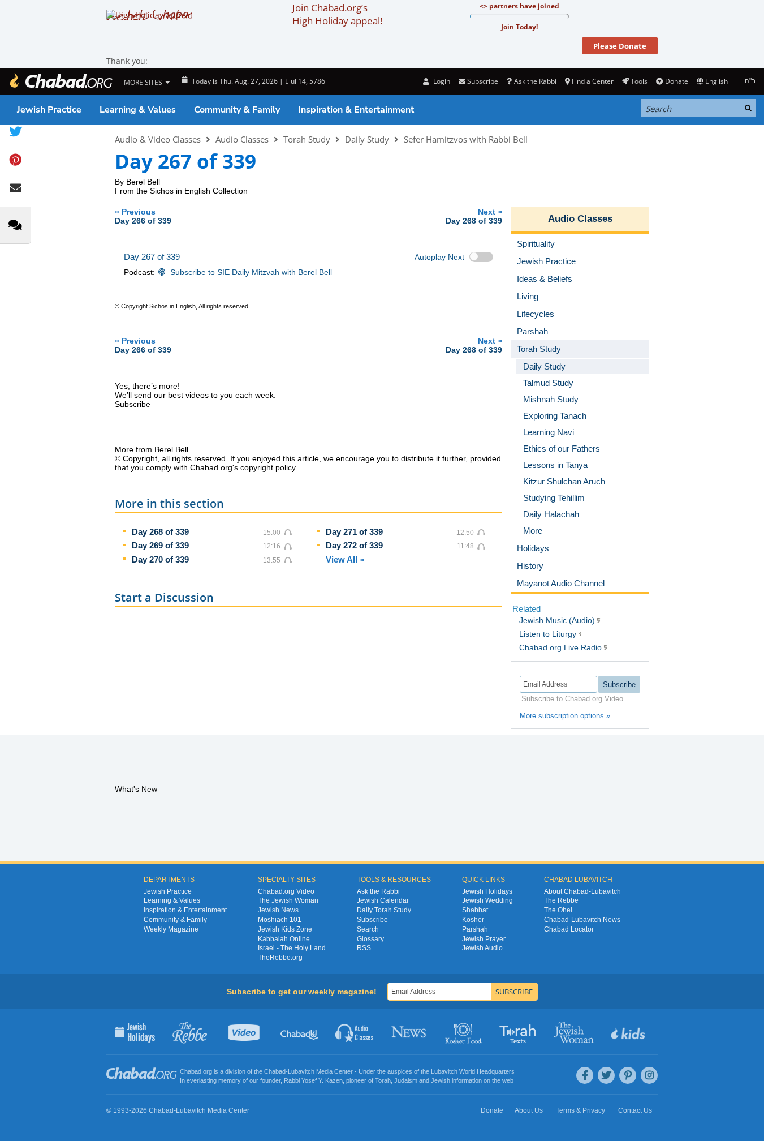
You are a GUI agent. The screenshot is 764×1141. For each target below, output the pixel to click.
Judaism (405, 1080)
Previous (143, 216)
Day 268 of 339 (160, 532)
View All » (345, 559)
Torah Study (306, 139)
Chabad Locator (569, 929)
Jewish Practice (49, 110)
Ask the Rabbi (535, 81)
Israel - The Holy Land (292, 948)
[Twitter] (606, 1075)
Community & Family (237, 110)
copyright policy (267, 467)
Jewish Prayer (484, 939)
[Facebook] (584, 1075)
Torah (383, 1080)
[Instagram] (649, 1075)
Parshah (475, 929)
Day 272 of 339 (354, 545)
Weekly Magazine (171, 929)
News (409, 1032)
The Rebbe (561, 900)
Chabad (275, 1071)
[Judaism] (60, 81)
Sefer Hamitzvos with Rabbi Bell (466, 139)
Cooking (464, 1032)
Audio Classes (242, 139)
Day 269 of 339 (160, 545)
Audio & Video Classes (158, 139)
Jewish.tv (245, 1032)
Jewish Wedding (487, 900)
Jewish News (278, 910)
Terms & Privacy (580, 1110)
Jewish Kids (629, 1032)
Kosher (473, 920)
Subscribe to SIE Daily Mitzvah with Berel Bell (251, 272)
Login (440, 81)
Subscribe (372, 920)
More (532, 530)
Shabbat (475, 910)
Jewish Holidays (487, 891)
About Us (529, 1110)
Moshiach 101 (279, 920)
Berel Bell (143, 181)
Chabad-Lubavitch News (582, 920)
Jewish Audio (482, 948)
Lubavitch (301, 1071)
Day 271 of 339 (354, 532)
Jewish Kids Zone (285, 929)
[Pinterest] (627, 1075)
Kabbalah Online (284, 939)
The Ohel (558, 910)
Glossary (370, 939)
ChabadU (300, 1032)
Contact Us (635, 1110)
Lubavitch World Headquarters (473, 1071)
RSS (364, 948)
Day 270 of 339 (160, 559)
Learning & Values (138, 110)
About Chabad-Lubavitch (582, 891)
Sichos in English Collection (199, 190)
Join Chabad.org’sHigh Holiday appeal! (337, 14)
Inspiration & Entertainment (356, 110)
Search (368, 929)
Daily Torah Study (384, 910)
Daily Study (367, 139)
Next (474, 216)
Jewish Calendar (383, 900)
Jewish (440, 1080)
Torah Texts (519, 1032)
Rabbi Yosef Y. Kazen (313, 1080)
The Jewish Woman (288, 900)
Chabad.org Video (286, 891)
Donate (676, 81)
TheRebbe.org (280, 958)
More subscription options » (565, 715)
